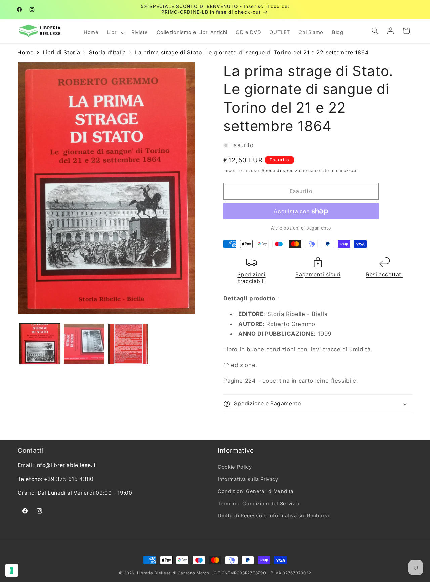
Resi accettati (384, 274)
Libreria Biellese (154, 573)
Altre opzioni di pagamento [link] (301, 228)
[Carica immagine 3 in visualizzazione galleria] (128, 343)
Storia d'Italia (107, 52)
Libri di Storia (61, 52)
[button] (115, 32)
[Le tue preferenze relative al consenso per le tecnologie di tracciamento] (11, 570)
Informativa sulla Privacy (248, 479)
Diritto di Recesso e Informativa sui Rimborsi (273, 516)
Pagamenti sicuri (317, 274)
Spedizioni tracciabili (251, 277)
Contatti (31, 450)
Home (25, 52)
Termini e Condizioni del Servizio (259, 504)
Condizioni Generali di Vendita (255, 492)
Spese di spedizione (284, 170)
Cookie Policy (235, 467)
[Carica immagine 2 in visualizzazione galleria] (83, 343)
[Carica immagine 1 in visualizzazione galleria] (39, 343)
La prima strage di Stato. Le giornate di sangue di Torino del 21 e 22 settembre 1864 (252, 52)
